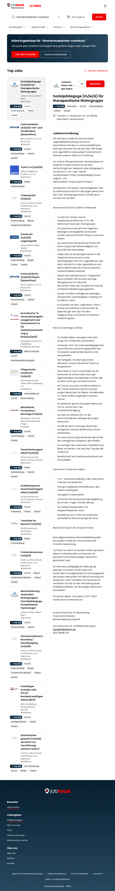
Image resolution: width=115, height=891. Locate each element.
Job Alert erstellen (25, 54)
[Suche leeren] (58, 17)
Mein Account (14, 825)
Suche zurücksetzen (55, 54)
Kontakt (11, 863)
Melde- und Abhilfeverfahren (57, 879)
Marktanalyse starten (17, 840)
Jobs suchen (13, 807)
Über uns (11, 853)
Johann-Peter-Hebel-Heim (67, 85)
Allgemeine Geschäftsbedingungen (27, 873)
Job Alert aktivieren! (98, 70)
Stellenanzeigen (15, 820)
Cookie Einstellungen (79, 874)
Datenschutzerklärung (56, 873)
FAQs (9, 830)
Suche (99, 17)
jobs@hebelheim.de (64, 629)
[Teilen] (81, 83)
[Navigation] (105, 6)
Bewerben (95, 83)
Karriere (10, 858)
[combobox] (34, 17)
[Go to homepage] (15, 6)
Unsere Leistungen (16, 835)
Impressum (98, 873)
